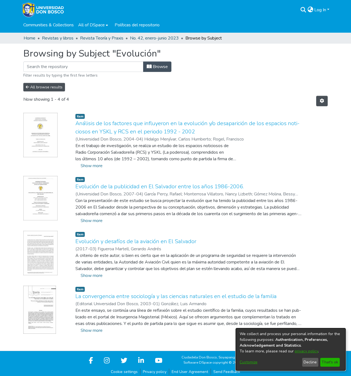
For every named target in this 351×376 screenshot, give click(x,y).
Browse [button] (160, 67)
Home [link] (29, 38)
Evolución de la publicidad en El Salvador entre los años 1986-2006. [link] (159, 186)
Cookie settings (124, 371)
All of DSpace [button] (91, 25)
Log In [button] (320, 10)
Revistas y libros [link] (57, 38)
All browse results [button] (46, 87)
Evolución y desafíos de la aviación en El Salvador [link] (135, 241)
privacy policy (306, 351)
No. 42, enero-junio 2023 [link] (154, 38)
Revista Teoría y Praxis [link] (101, 38)
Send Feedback (226, 371)
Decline (310, 362)
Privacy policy (154, 371)
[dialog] (291, 349)
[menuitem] (93, 25)
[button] (303, 10)
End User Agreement (190, 371)
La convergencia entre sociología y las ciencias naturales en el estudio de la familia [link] (176, 296)
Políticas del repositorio (137, 25)
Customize (248, 362)
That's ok (330, 362)
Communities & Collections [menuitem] (48, 25)
